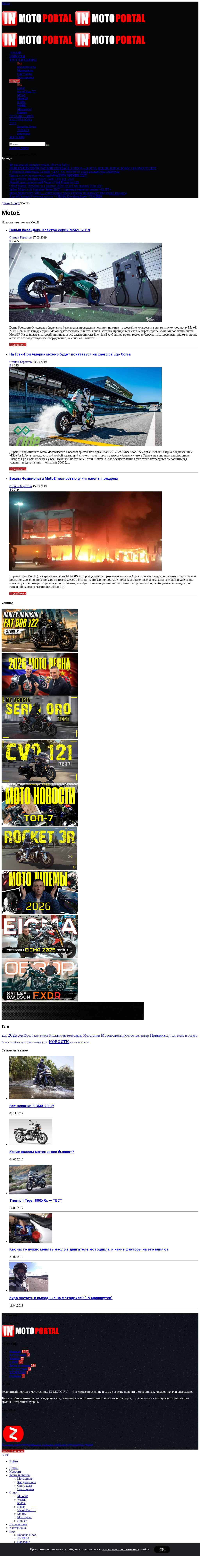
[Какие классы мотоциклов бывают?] (30, 1144)
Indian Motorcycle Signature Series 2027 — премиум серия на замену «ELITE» (60, 189)
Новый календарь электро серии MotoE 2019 (49, 230)
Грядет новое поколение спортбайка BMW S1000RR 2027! (48, 175)
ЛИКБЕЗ (23, 130)
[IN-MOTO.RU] (74, 24)
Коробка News (26, 126)
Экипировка (25, 77)
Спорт (14, 81)
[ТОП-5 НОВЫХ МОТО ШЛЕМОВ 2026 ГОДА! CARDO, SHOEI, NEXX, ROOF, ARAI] (40, 913)
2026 (20, 1035)
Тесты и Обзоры (187, 1035)
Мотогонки (91, 1035)
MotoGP (22, 98)
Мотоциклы (25, 70)
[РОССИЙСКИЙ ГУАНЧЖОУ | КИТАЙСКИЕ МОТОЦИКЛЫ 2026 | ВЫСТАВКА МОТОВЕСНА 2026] (40, 694)
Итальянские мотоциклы (65, 1035)
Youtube (14, 1358)
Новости (17, 56)
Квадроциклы (26, 67)
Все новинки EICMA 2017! (31, 1106)
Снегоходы (24, 74)
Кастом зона (20, 119)
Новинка (157, 1035)
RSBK (21, 102)
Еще (12, 123)
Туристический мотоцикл (13, 1042)
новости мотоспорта (79, 1042)
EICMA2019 (17, 1372)
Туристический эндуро (37, 1042)
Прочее (22, 112)
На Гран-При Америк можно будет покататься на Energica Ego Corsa (70, 354)
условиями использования (120, 1549)
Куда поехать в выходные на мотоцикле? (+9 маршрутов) (60, 1298)
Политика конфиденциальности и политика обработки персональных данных (47, 1444)
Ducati (28, 1035)
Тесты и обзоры (23, 60)
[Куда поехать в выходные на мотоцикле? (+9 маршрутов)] (28, 1290)
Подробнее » (17, 344)
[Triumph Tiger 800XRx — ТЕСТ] (30, 1193)
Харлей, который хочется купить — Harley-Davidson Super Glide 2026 (55, 196)
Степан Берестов (20, 237)
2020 (4, 1035)
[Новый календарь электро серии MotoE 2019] (85, 320)
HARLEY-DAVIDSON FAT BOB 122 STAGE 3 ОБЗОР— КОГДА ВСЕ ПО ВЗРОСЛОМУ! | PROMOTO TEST (83, 168)
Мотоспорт (132, 1035)
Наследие (23, 133)
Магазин (16, 137)
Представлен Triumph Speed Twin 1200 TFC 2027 (41, 178)
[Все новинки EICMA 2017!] (41, 1098)
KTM (36, 1035)
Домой (6, 203)
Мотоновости (112, 1035)
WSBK (21, 105)
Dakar (21, 88)
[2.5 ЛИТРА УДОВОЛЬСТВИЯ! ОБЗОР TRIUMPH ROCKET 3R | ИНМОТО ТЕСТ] (39, 869)
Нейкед (145, 1035)
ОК (162, 1549)
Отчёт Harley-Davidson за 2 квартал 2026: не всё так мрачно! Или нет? (56, 186)
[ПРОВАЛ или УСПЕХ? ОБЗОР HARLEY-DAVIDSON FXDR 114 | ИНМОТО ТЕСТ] (40, 1000)
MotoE (21, 95)
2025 (12, 1035)
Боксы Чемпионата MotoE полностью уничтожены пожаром (63, 478)
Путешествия (21, 116)
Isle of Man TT (26, 91)
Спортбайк (171, 1036)
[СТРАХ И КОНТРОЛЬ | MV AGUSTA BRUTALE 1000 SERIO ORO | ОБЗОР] (40, 738)
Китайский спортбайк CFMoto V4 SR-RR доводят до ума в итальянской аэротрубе (64, 171)
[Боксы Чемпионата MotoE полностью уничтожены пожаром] (85, 569)
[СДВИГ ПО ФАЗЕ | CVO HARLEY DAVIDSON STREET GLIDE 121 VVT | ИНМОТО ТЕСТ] (40, 781)
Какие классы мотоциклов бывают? (41, 1152)
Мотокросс (24, 109)
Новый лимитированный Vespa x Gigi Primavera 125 (44, 182)
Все (19, 63)
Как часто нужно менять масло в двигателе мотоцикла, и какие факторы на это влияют (89, 1249)
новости (59, 1041)
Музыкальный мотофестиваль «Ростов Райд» (39, 164)
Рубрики (15, 1376)
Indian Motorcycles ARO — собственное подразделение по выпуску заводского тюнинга (68, 193)
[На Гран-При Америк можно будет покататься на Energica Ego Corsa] (85, 445)
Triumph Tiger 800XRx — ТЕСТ (35, 1200)
